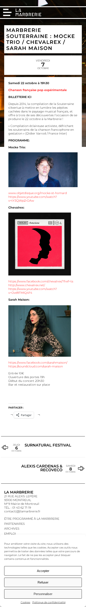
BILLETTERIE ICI (19, 97)
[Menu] (7, 12)
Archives (11, 528)
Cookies (25, 602)
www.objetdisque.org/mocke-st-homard (37, 193)
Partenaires (14, 524)
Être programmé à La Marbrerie (31, 519)
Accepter (43, 571)
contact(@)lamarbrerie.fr (22, 511)
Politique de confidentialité (49, 602)
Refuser (43, 582)
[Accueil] (29, 12)
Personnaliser (43, 594)
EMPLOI (10, 533)
